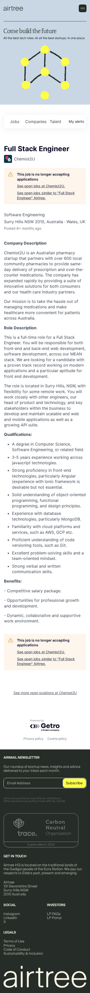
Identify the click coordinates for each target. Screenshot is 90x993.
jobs (14, 121)
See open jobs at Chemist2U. (41, 186)
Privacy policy (34, 738)
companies (35, 121)
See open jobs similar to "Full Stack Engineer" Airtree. (46, 195)
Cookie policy (57, 738)
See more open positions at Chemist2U (45, 693)
